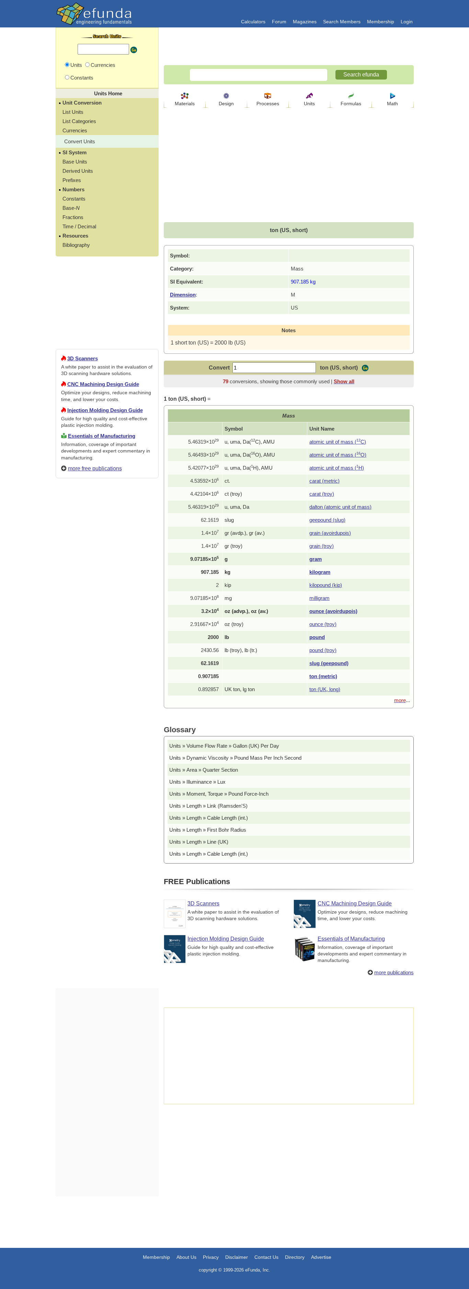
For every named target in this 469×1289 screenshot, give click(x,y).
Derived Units (77, 171)
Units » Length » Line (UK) (198, 842)
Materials (185, 103)
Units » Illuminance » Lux (197, 782)
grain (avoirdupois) (330, 533)
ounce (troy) (322, 624)
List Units (72, 112)
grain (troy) (321, 546)
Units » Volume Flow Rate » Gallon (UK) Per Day (224, 746)
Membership (380, 21)
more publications (394, 972)
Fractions (72, 217)
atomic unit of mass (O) (337, 455)
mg (228, 598)
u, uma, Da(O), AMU (250, 455)
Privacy (211, 1257)
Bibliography (76, 245)
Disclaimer (236, 1257)
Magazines (305, 21)
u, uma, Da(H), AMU (249, 468)
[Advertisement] (107, 731)
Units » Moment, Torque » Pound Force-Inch (218, 794)
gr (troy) (233, 546)
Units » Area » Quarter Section (203, 770)
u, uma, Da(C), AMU (250, 442)
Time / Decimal (79, 226)
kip (228, 585)
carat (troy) (321, 494)
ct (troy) (233, 494)
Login (407, 21)
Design (226, 103)
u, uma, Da (237, 507)
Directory (295, 1257)
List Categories (79, 121)
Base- (71, 208)
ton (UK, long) (324, 689)
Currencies (74, 130)
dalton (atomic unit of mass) (340, 507)
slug (229, 520)
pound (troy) (322, 650)
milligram (319, 598)
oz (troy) (234, 624)
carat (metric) (324, 481)
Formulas (351, 103)
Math (392, 103)
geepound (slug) (327, 520)
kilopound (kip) (325, 585)
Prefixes (71, 180)
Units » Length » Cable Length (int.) (208, 818)
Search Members (342, 21)
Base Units (74, 162)
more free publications (95, 468)
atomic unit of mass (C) (337, 442)
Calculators (253, 21)
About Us (186, 1257)
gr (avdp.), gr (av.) (245, 533)
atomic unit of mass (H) (336, 468)
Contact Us (266, 1257)
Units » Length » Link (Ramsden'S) (208, 806)
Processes (267, 103)
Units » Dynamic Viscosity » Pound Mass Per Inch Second (235, 758)
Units (309, 103)
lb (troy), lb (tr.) (241, 650)
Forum (279, 21)
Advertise (321, 1257)
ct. (227, 481)
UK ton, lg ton (240, 689)
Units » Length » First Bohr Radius (207, 830)
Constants (73, 199)
